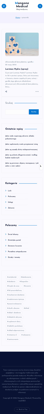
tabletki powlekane (15, 326)
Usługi (10, 202)
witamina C (12, 335)
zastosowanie (13, 339)
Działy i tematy (14, 257)
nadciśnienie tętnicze (16, 299)
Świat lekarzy (13, 234)
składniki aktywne (15, 317)
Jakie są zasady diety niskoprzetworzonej (21, 149)
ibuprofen (24, 281)
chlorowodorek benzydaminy (16, 62)
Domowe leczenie (15, 246)
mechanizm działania (16, 295)
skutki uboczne (13, 308)
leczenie (28, 286)
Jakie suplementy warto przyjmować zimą (21, 144)
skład (27, 308)
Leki (9, 191)
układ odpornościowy (16, 330)
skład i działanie (14, 313)
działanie (11, 281)
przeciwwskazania (14, 304)
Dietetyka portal (14, 240)
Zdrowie (11, 208)
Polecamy (11, 196)
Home (17, 17)
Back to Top (23, 409)
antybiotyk (12, 277)
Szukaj (9, 103)
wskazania (26, 335)
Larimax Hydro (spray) (16, 69)
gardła (30, 62)
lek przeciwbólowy (15, 290)
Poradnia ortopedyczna (17, 252)
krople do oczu (13, 286)
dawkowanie (26, 277)
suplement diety (14, 321)
